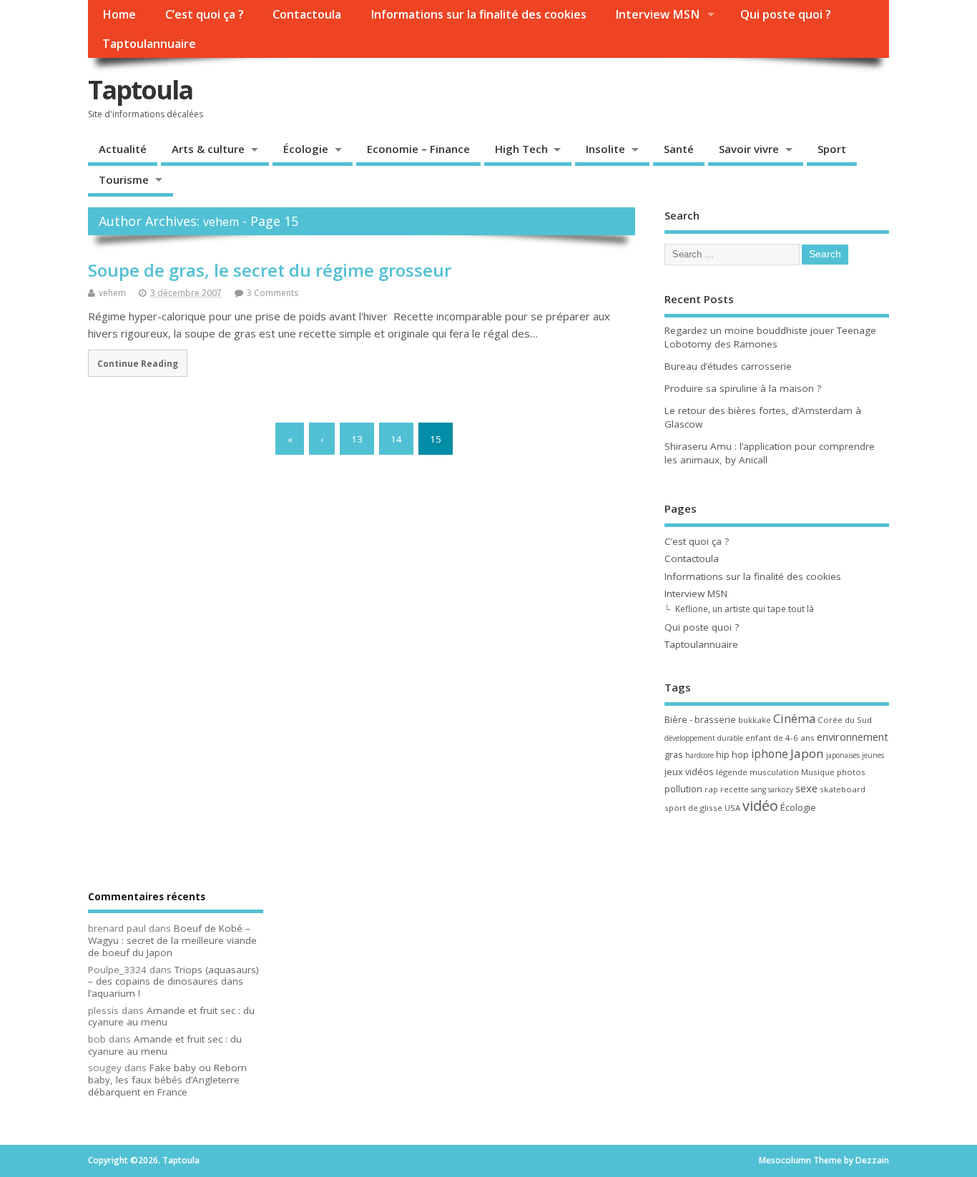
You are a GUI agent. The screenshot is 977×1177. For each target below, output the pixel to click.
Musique (818, 772)
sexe (806, 788)
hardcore (699, 755)
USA (732, 807)
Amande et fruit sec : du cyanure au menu (171, 1016)
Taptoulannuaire (149, 43)
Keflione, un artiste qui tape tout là (744, 609)
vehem (221, 222)
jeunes (873, 755)
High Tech (521, 149)
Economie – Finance (418, 149)
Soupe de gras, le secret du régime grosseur (269, 270)
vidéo (760, 805)
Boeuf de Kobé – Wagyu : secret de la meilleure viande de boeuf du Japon (172, 940)
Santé (679, 149)
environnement (852, 736)
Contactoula (307, 14)
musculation (774, 772)
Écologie (305, 149)
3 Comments (272, 293)
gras (673, 754)
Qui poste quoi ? (785, 14)
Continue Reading (137, 363)
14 (396, 438)
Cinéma (794, 718)
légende (731, 772)
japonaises (843, 755)
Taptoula (140, 89)
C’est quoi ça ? (204, 14)
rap (711, 789)
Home (119, 14)
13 (357, 438)
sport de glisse (693, 807)
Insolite (605, 149)
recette (734, 789)
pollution (683, 788)
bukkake (754, 719)
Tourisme (124, 179)
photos (851, 772)
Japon (807, 753)
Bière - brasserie (700, 719)
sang (758, 789)
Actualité (123, 149)
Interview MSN (657, 14)
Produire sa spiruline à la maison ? (742, 388)
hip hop (732, 754)
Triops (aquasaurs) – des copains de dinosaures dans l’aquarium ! (173, 981)
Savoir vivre (749, 149)
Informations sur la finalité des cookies (478, 14)
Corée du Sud (845, 719)
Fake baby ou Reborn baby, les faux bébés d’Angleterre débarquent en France (167, 1079)
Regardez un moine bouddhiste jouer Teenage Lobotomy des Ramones (770, 337)
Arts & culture (208, 149)
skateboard (842, 789)
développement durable (703, 738)
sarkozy (780, 789)
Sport (832, 149)
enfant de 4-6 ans (780, 737)
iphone (769, 754)
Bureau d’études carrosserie (728, 366)
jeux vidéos (689, 771)
